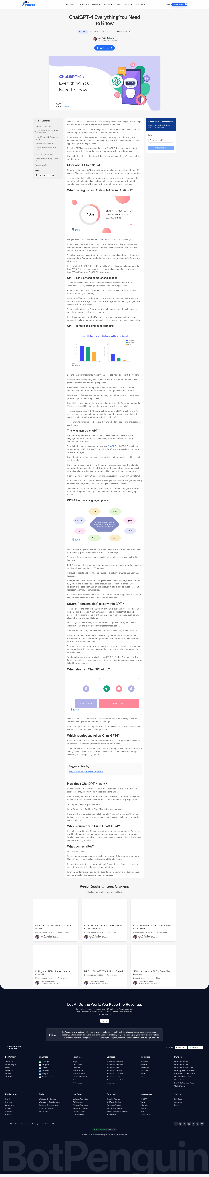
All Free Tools (77, 1080)
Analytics (8, 1108)
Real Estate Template (114, 1102)
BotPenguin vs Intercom (115, 1065)
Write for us (9, 1071)
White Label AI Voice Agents (183, 1068)
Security (8, 1068)
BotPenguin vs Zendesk (115, 1080)
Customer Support (79, 1111)
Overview (8, 1099)
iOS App (181, 1047)
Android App (195, 1047)
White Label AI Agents (181, 1065)
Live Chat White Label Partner (184, 1083)
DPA (53, 1124)
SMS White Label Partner (182, 1077)
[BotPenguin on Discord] (202, 1124)
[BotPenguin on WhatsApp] (197, 1124)
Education (144, 1065)
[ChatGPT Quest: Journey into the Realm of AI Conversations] (104, 910)
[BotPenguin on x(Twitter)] (193, 1124)
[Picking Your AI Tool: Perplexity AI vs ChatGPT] (55, 956)
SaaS (142, 1077)
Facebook (45, 1071)
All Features (9, 1114)
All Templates (77, 1083)
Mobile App (9, 1111)
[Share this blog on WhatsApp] (53, 175)
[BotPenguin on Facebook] (176, 1124)
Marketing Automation (80, 1099)
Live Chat (8, 1102)
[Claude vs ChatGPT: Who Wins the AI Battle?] (55, 910)
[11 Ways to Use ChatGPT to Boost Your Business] (153, 956)
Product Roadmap (79, 1074)
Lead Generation (78, 1114)
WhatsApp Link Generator (48, 1099)
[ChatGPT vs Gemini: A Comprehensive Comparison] (153, 910)
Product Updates (78, 1071)
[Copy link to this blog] (48, 175)
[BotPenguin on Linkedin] (189, 1124)
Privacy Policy (25, 1124)
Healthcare (144, 1061)
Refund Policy (44, 1124)
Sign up (104, 1021)
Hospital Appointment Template (117, 1111)
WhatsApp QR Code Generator (49, 1102)
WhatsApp (45, 1061)
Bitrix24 (143, 1108)
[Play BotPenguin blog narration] (129, 31)
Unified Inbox (9, 1105)
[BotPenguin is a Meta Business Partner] (14, 1047)
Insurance (144, 1080)
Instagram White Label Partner (184, 1074)
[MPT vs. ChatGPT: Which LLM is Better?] (104, 956)
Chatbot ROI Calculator (80, 1077)
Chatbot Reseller (180, 1086)
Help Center (77, 1068)
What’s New (9, 1077)
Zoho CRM (144, 1105)
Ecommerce (145, 1068)
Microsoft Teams (47, 1077)
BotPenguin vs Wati (113, 1077)
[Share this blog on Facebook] (36, 175)
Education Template (113, 1099)
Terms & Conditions (12, 1124)
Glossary (8, 1074)
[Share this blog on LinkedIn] (44, 175)
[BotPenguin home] (52, 1034)
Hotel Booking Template (115, 1108)
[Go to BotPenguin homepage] (33, 4)
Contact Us (9, 1061)
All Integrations (146, 1114)
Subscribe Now (161, 148)
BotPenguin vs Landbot (115, 1074)
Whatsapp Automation (80, 1105)
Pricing (118, 4)
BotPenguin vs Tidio (113, 1068)
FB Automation (78, 1102)
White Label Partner (181, 1061)
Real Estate (144, 1071)
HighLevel (144, 1111)
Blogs (75, 1061)
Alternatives (111, 1083)
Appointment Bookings (80, 1108)
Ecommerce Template (114, 1105)
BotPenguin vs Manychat (115, 1061)
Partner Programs (11, 1065)
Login (168, 4)
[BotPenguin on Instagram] (180, 1124)
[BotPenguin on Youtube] (184, 1124)
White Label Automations (182, 1080)
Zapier (143, 1102)
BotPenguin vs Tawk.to (114, 1071)
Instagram (45, 1065)
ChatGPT (144, 1099)
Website (45, 1068)
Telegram (45, 1074)
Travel (143, 1074)
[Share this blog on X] (40, 175)
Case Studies (77, 1065)
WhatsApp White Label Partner (184, 1071)
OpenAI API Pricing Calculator (49, 1105)
